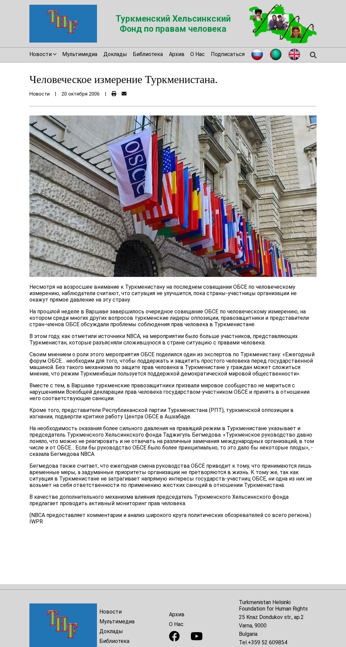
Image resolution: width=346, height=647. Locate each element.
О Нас (197, 54)
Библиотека (148, 54)
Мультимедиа (79, 54)
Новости (110, 612)
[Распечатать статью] (114, 94)
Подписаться (228, 54)
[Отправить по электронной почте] (124, 94)
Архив (176, 54)
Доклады (115, 54)
